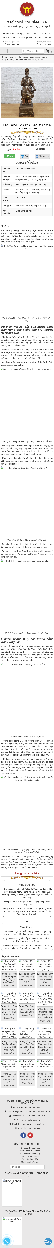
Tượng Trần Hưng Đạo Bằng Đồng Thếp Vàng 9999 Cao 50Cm (9, 1045)
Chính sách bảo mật (30, 1161)
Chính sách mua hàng (30, 1147)
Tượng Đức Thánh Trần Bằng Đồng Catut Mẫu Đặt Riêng (45, 977)
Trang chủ (8, 57)
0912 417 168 (13, 44)
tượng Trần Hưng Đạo (31, 57)
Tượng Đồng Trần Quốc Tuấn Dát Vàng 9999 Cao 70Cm (27, 1045)
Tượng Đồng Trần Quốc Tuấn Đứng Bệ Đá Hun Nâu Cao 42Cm (9, 1010)
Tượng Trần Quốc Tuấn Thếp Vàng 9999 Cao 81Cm (27, 1009)
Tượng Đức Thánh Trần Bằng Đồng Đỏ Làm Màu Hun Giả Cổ (27, 977)
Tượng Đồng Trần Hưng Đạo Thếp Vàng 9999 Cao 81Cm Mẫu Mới (45, 1013)
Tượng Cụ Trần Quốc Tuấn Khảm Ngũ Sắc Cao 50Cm (9, 1077)
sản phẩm (17, 57)
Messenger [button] (43, 156)
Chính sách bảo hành (30, 1156)
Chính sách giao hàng (30, 1153)
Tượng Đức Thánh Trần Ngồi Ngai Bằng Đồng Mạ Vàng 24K (45, 1045)
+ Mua (9, 156)
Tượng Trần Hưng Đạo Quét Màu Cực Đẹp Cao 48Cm (45, 1077)
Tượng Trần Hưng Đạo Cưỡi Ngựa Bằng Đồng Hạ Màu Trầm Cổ (9, 977)
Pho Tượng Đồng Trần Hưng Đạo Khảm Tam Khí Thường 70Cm (27, 126)
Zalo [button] (26, 156)
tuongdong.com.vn (33, 1119)
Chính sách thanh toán (30, 1150)
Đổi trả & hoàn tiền (30, 1159)
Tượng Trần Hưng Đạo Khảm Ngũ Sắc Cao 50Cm (27, 1076)
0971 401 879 (45, 44)
